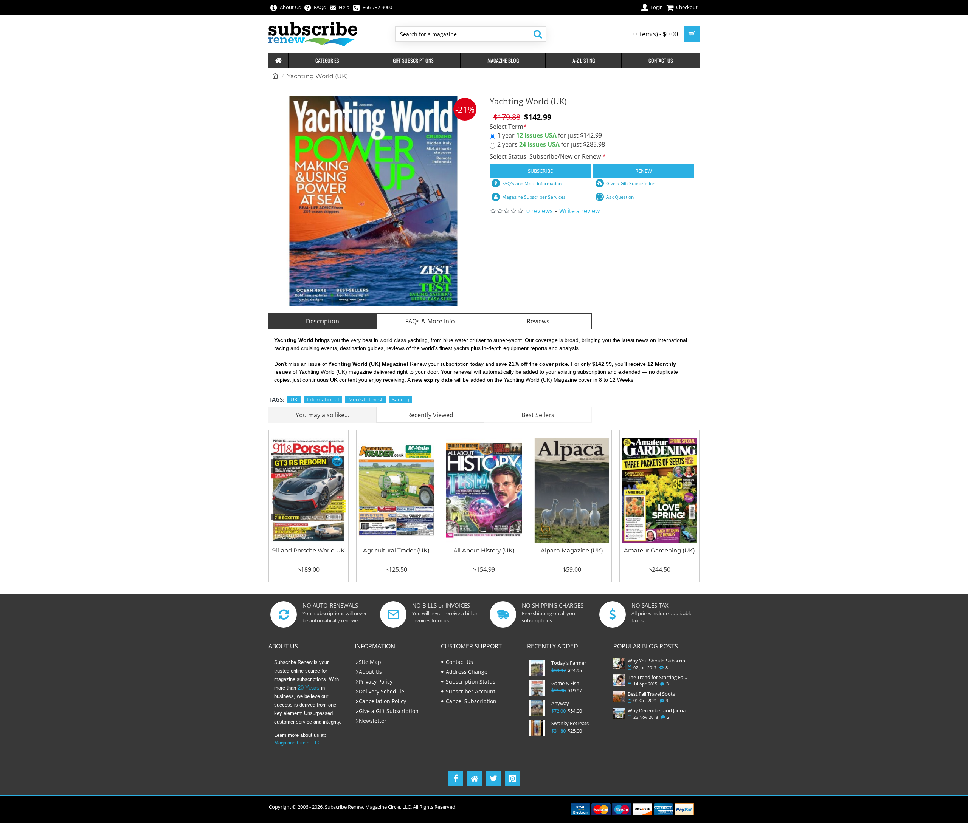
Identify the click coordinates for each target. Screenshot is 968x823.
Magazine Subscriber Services (534, 197)
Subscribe (540, 170)
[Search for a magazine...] (537, 34)
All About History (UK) (484, 550)
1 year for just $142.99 (549, 135)
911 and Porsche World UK (308, 550)
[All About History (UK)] (484, 490)
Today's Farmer (568, 663)
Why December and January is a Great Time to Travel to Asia (659, 710)
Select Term (506, 127)
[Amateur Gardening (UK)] (659, 490)
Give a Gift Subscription (630, 183)
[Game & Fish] (537, 688)
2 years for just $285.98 (551, 144)
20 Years (309, 687)
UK (294, 399)
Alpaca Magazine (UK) (572, 550)
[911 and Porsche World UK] (308, 490)
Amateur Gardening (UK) (659, 550)
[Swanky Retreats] (537, 728)
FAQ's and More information (532, 183)
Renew (643, 170)
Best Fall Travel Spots (651, 693)
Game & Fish (565, 683)
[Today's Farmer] (537, 668)
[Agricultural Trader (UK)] (396, 490)
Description (322, 321)
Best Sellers (537, 415)
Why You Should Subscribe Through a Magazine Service (659, 660)
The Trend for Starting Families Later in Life (659, 677)
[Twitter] (493, 778)
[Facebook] (455, 778)
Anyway (560, 703)
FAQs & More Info (430, 321)
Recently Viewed (430, 415)
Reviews (538, 321)
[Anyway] (537, 708)
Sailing (400, 399)
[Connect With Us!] (474, 778)
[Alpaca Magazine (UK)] (572, 490)
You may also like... (322, 415)
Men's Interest (365, 399)
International (323, 399)
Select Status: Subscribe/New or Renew (546, 156)
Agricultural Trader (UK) (396, 550)
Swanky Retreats (570, 723)
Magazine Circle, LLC (297, 743)
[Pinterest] (512, 778)
